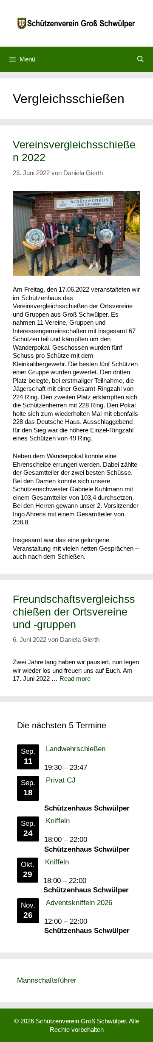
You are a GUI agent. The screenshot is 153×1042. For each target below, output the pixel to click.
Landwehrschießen (75, 749)
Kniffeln (58, 821)
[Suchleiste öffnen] (140, 59)
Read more (75, 678)
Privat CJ (61, 780)
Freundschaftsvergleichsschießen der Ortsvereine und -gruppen (74, 611)
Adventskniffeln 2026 (79, 903)
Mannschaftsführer (46, 980)
